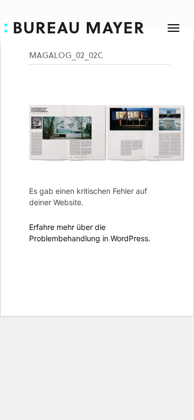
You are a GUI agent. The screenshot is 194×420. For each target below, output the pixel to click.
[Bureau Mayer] (82, 26)
